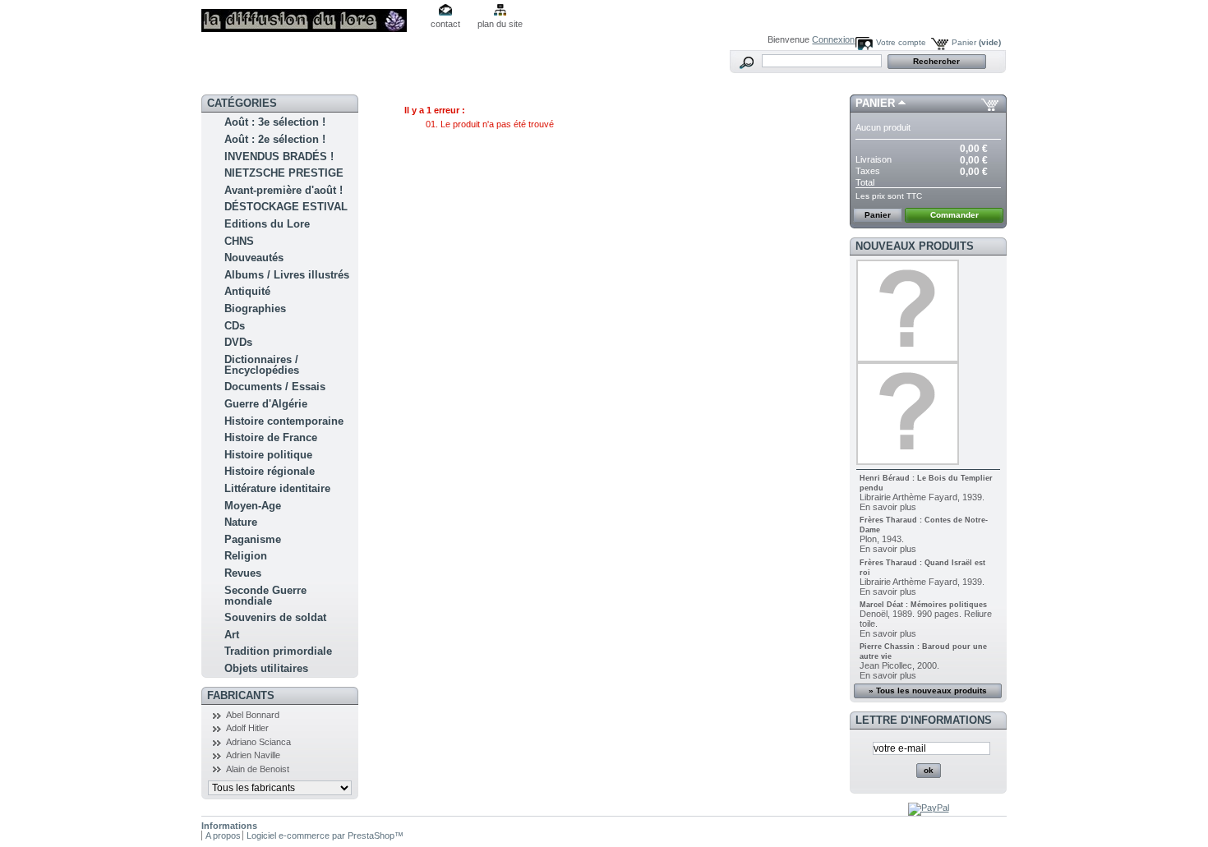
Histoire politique (268, 455)
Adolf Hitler (247, 728)
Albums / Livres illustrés (286, 275)
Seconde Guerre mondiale (265, 595)
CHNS (239, 241)
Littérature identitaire (277, 488)
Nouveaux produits (914, 246)
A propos (223, 835)
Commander (954, 214)
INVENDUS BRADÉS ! (279, 156)
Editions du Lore (267, 224)
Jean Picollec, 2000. (899, 665)
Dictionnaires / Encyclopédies (261, 364)
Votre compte (901, 42)
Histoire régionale (269, 471)
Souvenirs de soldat (275, 617)
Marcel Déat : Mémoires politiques (923, 605)
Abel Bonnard (252, 715)
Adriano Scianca (258, 742)
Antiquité (247, 291)
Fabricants (240, 695)
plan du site (500, 24)
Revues (242, 573)
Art (231, 634)
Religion (245, 556)
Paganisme (252, 539)
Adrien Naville (253, 755)
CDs (234, 326)
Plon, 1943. (882, 539)
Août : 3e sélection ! (274, 122)
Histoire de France (270, 437)
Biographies (255, 308)
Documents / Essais (274, 386)
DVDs (238, 342)
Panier (976, 42)
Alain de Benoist (257, 769)
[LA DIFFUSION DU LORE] (309, 16)
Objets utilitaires (266, 668)
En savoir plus (888, 507)
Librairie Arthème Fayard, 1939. (922, 497)
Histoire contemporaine (283, 421)
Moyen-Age (252, 505)
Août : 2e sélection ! (274, 139)
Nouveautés (254, 257)
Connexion (833, 39)
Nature (240, 522)
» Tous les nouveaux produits (928, 690)
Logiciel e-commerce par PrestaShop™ (325, 835)
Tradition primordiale (278, 651)
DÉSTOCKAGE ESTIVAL (286, 206)
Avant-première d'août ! (283, 190)
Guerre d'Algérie (265, 404)
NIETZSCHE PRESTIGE (283, 173)
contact (445, 24)
